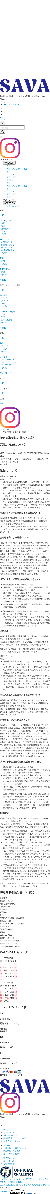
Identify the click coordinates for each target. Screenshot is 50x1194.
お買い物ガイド (13, 206)
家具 (8, 171)
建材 (8, 166)
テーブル (3, 357)
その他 (4, 234)
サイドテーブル (7, 359)
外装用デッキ (5, 269)
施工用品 (3, 295)
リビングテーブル (8, 362)
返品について (9, 1133)
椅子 (2, 343)
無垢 (3, 223)
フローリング (5, 220)
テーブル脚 (6, 365)
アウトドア (11, 177)
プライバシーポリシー (12, 1141)
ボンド (4, 298)
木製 (3, 261)
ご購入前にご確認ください (14, 1148)
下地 (3, 303)
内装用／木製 (7, 242)
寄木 (3, 231)
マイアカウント (9, 1158)
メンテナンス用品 (7, 312)
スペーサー (6, 301)
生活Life (10, 180)
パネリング (4, 239)
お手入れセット (7, 320)
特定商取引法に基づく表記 (14, 1138)
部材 (2, 258)
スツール (5, 346)
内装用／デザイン (8, 245)
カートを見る (9, 1161)
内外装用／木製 (7, 250)
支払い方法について (11, 1135)
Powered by (5, 1191)
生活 (8, 197)
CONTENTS (9, 203)
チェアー (5, 349)
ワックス (5, 314)
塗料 (3, 317)
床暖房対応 (6, 229)
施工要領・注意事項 (11, 1151)
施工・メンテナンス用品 (17, 169)
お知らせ (7, 1145)
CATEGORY (9, 162)
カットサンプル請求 (11, 1154)
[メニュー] (1, 137)
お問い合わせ (9, 1164)
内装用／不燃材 (7, 247)
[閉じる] (1, 136)
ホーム (6, 429)
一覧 (2, 215)
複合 (3, 226)
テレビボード (5, 373)
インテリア (11, 174)
